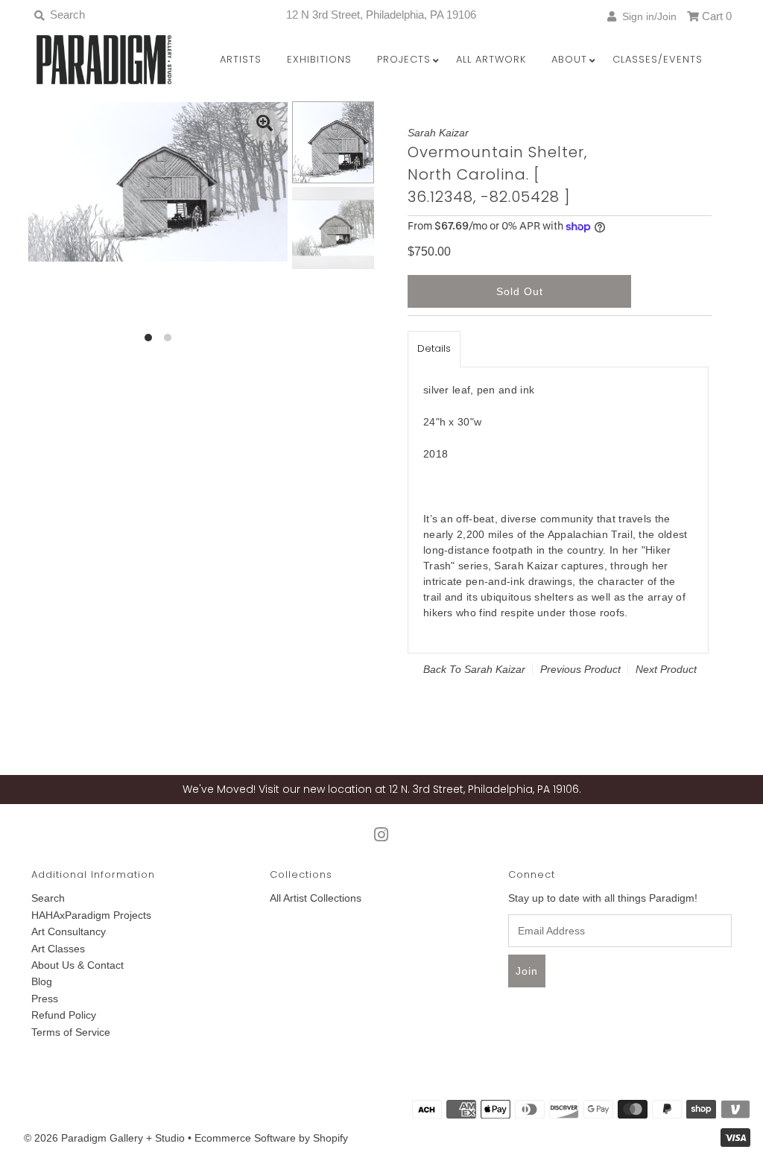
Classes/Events (657, 59)
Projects (404, 59)
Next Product (666, 669)
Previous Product (580, 669)
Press (44, 999)
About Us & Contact (77, 965)
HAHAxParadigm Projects (91, 915)
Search (48, 898)
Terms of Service (70, 1032)
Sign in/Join (646, 16)
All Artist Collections (315, 898)
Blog (41, 981)
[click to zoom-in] (264, 125)
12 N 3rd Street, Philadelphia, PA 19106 (381, 14)
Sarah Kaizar (494, 669)
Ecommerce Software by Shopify (271, 1138)
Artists (241, 59)
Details (434, 348)
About (569, 59)
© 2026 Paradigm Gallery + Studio (104, 1138)
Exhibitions (319, 59)
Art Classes (58, 949)
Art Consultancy (68, 931)
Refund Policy (63, 1015)
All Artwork (491, 59)
